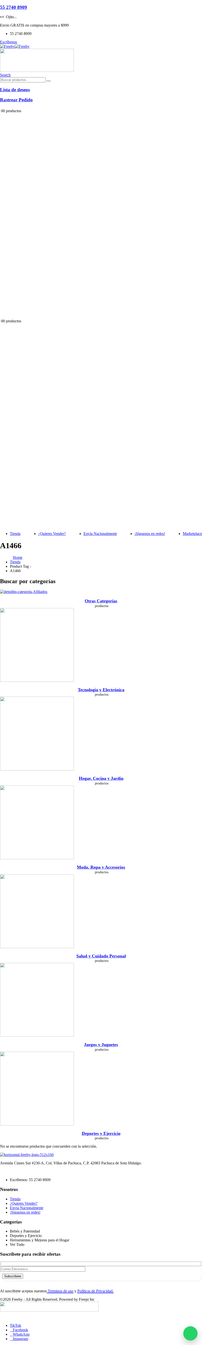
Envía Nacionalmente (100, 534)
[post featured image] (23, 592)
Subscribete (12, 1276)
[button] (5, 75)
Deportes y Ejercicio (101, 1133)
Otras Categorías (101, 600)
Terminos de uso (60, 1291)
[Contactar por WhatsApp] (190, 1333)
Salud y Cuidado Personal (101, 956)
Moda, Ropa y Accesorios (101, 867)
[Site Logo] (15, 46)
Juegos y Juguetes (101, 1044)
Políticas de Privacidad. (95, 1291)
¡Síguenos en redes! (150, 534)
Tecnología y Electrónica (101, 689)
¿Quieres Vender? (52, 534)
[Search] (48, 81)
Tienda (15, 534)
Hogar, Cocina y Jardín (101, 778)
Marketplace (192, 534)
